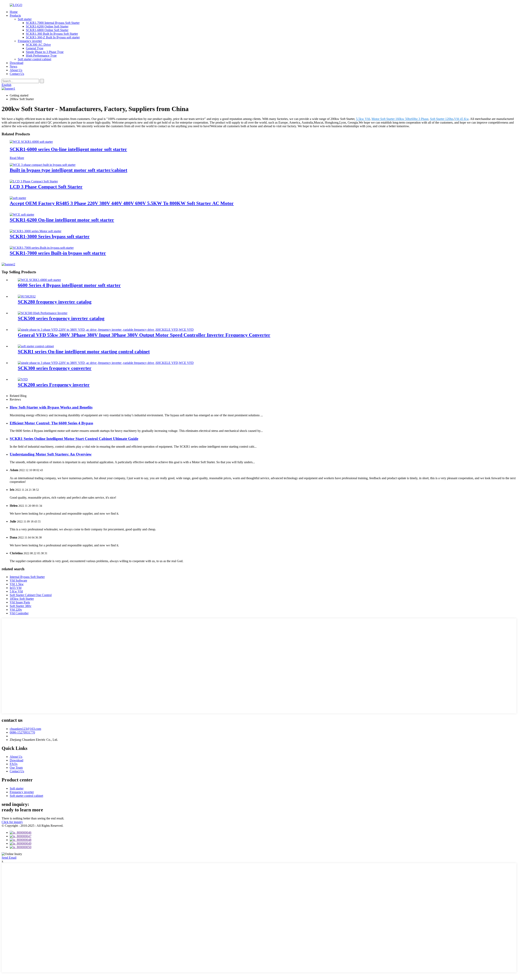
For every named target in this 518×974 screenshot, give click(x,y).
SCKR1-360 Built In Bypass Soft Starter (52, 33)
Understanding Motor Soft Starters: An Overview (51, 454)
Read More (17, 158)
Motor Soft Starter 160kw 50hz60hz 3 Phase (400, 119)
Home (14, 12)
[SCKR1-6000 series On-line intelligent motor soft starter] (31, 141)
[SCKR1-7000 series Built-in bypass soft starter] (42, 247)
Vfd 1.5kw (17, 584)
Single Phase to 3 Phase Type (45, 52)
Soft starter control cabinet (34, 59)
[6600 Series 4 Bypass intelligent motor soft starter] (39, 280)
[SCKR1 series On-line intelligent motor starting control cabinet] (36, 346)
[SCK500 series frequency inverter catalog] (42, 313)
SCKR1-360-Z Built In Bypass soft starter (53, 37)
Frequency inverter (30, 41)
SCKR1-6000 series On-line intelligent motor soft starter (68, 149)
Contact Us (17, 73)
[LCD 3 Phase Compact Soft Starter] (34, 181)
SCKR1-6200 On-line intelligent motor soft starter (62, 220)
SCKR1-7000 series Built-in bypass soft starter (58, 253)
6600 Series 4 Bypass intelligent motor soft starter (69, 285)
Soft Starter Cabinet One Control (31, 595)
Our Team (16, 767)
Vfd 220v (16, 609)
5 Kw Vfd (16, 591)
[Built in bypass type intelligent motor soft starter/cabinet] (42, 164)
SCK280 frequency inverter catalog (54, 301)
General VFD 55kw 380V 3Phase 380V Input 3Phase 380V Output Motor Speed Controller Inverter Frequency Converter (144, 335)
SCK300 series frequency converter (54, 368)
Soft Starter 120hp (441, 119)
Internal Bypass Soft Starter (27, 577)
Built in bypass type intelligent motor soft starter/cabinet (68, 170)
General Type (34, 48)
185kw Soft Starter (22, 598)
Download (16, 63)
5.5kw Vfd (363, 119)
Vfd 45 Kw (461, 119)
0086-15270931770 (22, 732)
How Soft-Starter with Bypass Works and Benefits (51, 407)
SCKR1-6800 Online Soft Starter (47, 30)
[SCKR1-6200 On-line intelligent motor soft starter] (22, 214)
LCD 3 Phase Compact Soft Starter (46, 186)
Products (15, 15)
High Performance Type (41, 55)
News (13, 66)
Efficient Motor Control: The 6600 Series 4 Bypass (51, 423)
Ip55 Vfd (15, 587)
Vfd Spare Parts (20, 602)
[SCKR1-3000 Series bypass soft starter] (35, 231)
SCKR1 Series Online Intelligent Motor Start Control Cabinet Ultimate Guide (74, 439)
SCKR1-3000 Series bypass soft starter (50, 236)
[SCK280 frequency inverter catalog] (27, 296)
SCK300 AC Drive (38, 44)
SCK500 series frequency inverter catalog (61, 318)
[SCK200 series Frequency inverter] (23, 379)
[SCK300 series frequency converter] (106, 363)
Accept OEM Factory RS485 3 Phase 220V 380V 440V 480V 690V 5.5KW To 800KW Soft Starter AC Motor (122, 203)
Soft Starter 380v (20, 606)
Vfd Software (18, 580)
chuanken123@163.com (25, 728)
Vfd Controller (19, 613)
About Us (16, 70)
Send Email (9, 857)
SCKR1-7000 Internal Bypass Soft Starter (53, 22)
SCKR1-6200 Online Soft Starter (47, 26)
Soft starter (25, 19)
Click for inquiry (12, 822)
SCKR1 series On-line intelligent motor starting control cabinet (84, 351)
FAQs (13, 764)
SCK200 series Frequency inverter (54, 384)
